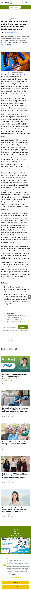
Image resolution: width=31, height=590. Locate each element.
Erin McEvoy (7, 414)
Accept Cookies (15, 587)
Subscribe (22, 327)
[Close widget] (28, 540)
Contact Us (15, 533)
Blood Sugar (11, 341)
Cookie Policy (13, 574)
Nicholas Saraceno (8, 380)
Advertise (15, 531)
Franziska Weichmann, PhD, (11, 379)
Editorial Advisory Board (15, 537)
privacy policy (8, 332)
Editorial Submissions (15, 535)
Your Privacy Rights (15, 577)
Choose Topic (13, 7)
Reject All (15, 582)
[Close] (29, 556)
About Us (15, 529)
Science (4, 341)
